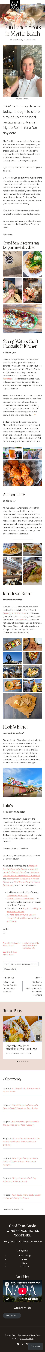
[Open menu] (39, 4)
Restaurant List (10, 969)
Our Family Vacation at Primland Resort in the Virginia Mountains (33, 986)
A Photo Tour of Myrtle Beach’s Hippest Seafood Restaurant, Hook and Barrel (23, 918)
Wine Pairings (24, 1255)
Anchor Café (14, 495)
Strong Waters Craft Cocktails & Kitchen (20, 343)
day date (22, 619)
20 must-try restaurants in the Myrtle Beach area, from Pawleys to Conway (21, 1141)
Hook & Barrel (15, 727)
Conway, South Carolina (14, 613)
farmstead (7, 379)
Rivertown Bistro (17, 594)
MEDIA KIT (12, 1315)
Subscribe (35, 1346)
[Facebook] (18, 1344)
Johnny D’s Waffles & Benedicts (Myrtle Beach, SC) (21, 1047)
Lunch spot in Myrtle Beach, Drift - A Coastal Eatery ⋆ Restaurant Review (20, 1161)
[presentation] (22, 1029)
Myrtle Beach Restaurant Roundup (24, 964)
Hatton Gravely (17, 40)
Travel (24, 1259)
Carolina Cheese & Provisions (20, 898)
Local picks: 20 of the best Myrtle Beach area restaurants (31, 945)
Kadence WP (27, 1338)
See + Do (24, 1266)
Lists (6, 964)
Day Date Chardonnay (17, 895)
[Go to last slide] (7, 1038)
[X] (23, 1344)
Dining (22, 22)
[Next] (38, 1038)
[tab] (17, 1061)
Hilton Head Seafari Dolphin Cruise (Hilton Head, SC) (10, 985)
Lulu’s (8, 806)
